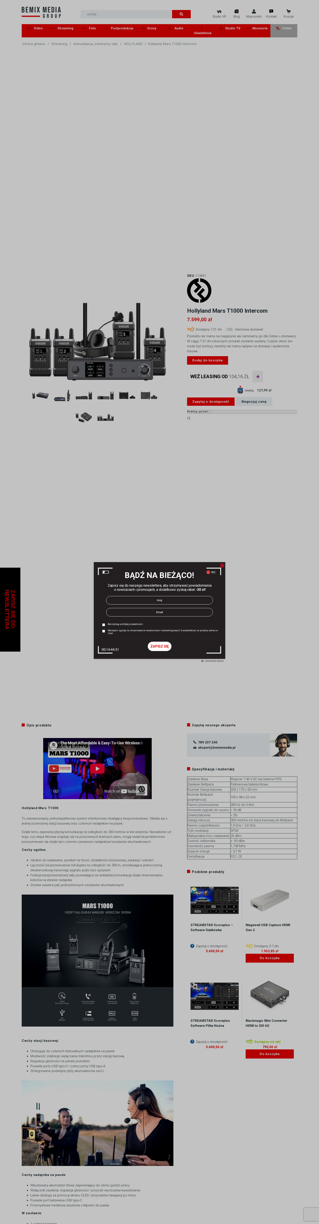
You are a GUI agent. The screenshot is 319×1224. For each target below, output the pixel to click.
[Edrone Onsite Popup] (159, 612)
